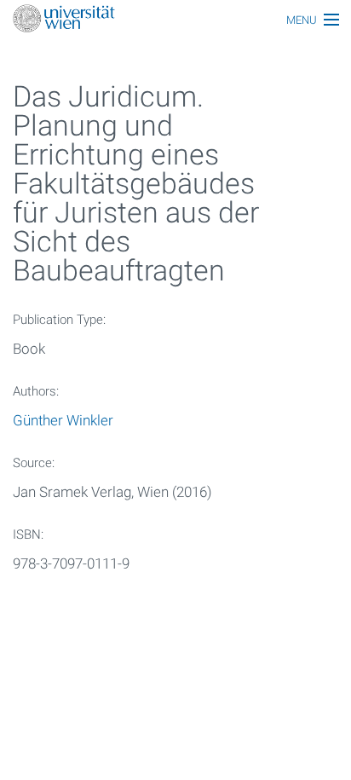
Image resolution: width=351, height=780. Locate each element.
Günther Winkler (63, 420)
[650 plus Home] (175, 20)
